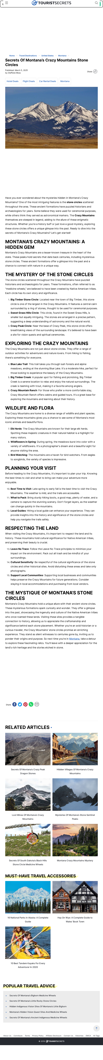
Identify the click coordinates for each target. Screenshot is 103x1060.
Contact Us (68, 1036)
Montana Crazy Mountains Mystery (75, 860)
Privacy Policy (37, 1036)
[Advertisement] (25, 33)
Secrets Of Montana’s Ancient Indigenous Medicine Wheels (38, 1017)
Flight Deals (29, 81)
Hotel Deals (13, 81)
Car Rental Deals (47, 81)
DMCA (88, 1036)
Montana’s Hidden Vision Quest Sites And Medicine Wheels (38, 1012)
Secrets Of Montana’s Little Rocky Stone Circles (33, 1001)
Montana (64, 81)
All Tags (96, 1036)
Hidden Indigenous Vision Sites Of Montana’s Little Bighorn (38, 1006)
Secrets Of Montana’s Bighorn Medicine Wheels (33, 995)
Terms (27, 1036)
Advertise (79, 1036)
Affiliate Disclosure (53, 1036)
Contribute (18, 1036)
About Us (7, 1036)
